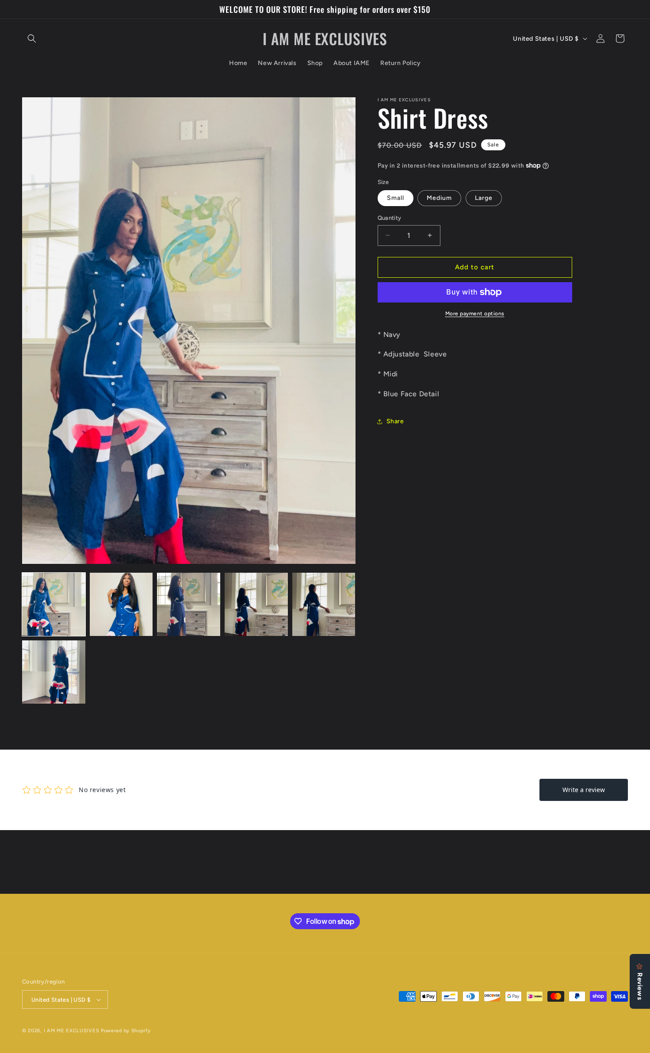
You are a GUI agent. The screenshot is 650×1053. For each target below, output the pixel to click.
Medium (439, 198)
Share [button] (395, 421)
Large (484, 198)
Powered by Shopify (126, 1031)
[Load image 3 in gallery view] (188, 604)
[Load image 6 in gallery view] (53, 672)
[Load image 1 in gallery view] (53, 604)
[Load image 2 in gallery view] (121, 604)
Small (395, 198)
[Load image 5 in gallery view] (324, 604)
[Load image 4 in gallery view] (256, 604)
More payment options (475, 313)
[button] (32, 38)
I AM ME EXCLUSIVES (72, 1031)
